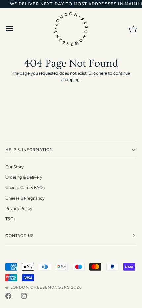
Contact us (19, 235)
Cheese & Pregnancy (25, 198)
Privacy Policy (18, 208)
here (103, 73)
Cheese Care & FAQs (25, 187)
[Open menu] (15, 29)
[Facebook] (8, 296)
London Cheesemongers (40, 287)
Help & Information (29, 149)
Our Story (14, 166)
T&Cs (10, 218)
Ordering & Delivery (23, 177)
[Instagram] (24, 296)
